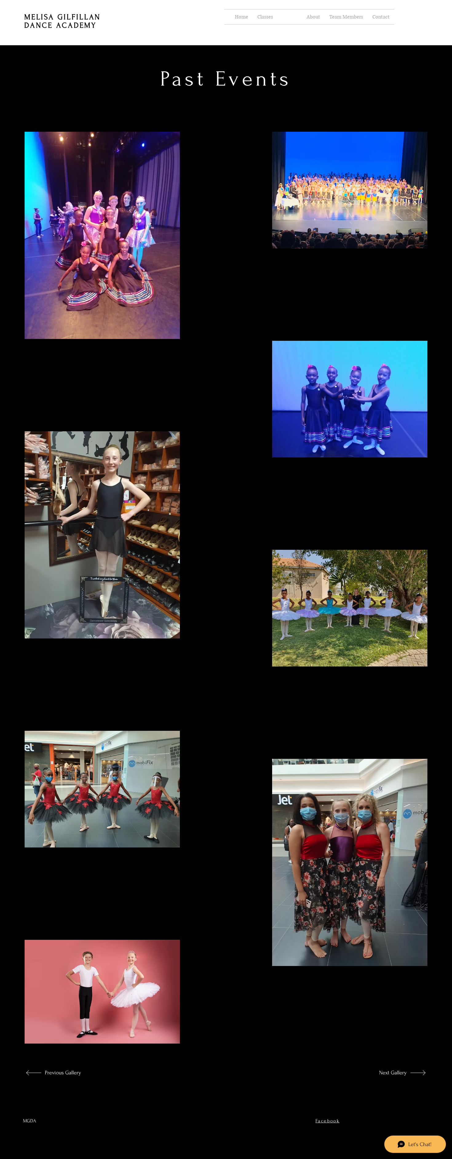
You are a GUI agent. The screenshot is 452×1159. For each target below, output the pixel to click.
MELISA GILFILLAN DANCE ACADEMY (62, 21)
